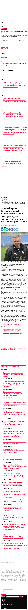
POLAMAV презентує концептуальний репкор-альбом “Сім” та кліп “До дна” (13, 450)
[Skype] (7, 229)
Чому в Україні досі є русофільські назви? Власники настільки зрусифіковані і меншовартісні (14, 484)
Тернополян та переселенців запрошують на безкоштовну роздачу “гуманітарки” (12, 393)
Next (6, 166)
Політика (5, 21)
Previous (3, 166)
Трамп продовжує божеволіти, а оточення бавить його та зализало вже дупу (14, 374)
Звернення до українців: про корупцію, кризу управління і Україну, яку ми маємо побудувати (14, 492)
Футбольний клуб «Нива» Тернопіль (10, 324)
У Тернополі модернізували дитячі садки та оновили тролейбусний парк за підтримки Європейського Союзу (14, 413)
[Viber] (12, 229)
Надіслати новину (7, 25)
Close (2, 595)
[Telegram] (14, 229)
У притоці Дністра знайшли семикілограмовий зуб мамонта (13, 162)
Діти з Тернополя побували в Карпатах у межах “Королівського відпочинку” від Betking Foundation (14, 100)
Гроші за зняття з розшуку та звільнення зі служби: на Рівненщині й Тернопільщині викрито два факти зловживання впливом (14, 84)
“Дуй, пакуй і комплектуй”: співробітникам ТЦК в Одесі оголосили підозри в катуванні (13, 114)
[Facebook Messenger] (9, 229)
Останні (5, 15)
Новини (5, 19)
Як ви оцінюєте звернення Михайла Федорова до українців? (14, 442)
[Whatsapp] (4, 229)
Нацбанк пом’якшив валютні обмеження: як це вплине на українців (12, 508)
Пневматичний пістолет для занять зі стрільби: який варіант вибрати (15, 458)
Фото (4, 23)
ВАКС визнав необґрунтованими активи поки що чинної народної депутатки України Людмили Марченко (13, 384)
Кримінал (5, 22)
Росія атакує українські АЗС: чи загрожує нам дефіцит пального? (13, 500)
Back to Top (3, 594)
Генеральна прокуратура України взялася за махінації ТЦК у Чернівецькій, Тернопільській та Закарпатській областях (14, 527)
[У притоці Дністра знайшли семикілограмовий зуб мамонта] (15, 156)
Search (21, 40)
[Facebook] (2, 229)
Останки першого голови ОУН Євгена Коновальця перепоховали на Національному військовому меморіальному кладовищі (15, 546)
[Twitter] (17, 229)
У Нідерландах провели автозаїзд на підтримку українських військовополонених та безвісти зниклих (14, 424)
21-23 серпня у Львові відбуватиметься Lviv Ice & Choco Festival (13, 517)
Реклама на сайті (7, 26)
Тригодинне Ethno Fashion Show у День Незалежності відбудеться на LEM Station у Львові (15, 466)
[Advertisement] (14, 181)
